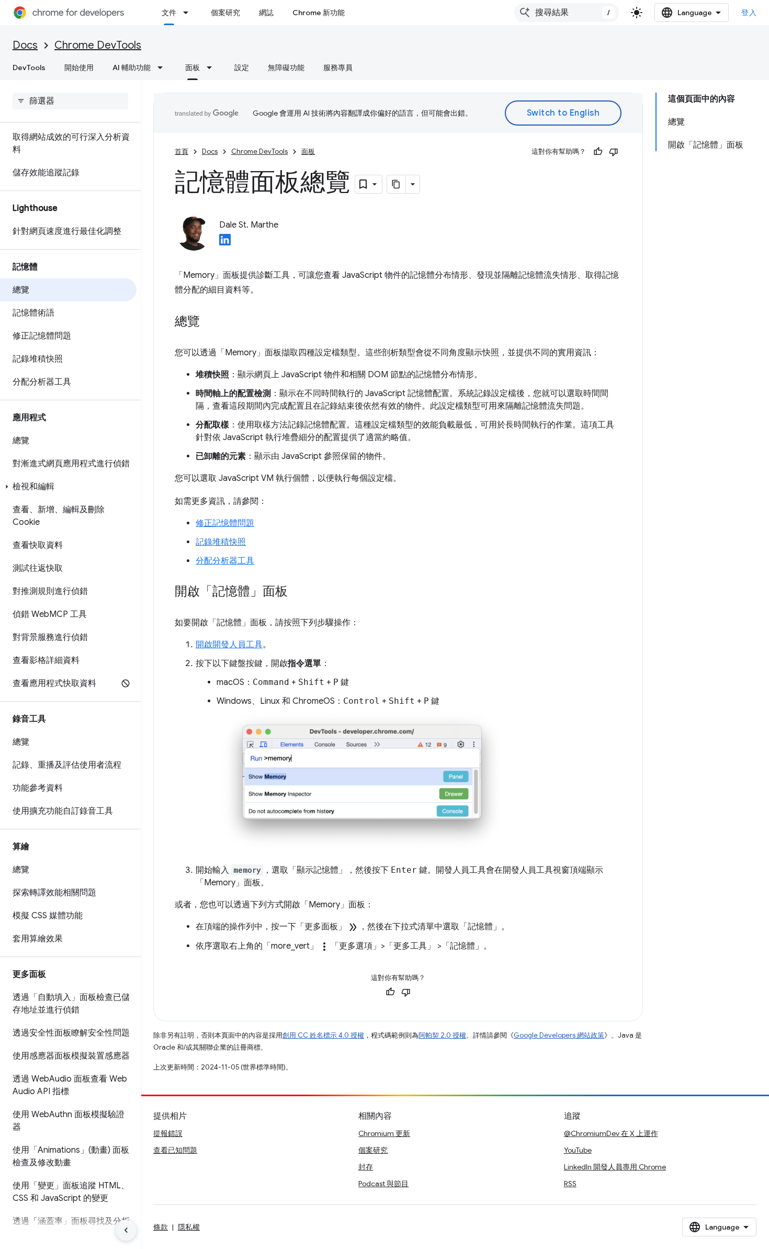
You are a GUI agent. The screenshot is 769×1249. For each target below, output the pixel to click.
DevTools (29, 67)
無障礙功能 (286, 67)
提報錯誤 (168, 1133)
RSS (570, 1183)
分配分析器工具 (225, 561)
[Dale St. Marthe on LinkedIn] (225, 243)
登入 (748, 12)
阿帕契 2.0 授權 (442, 1035)
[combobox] (566, 12)
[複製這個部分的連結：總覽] (210, 322)
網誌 (266, 12)
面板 (192, 67)
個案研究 (225, 12)
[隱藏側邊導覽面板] (126, 1230)
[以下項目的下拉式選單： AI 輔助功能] (163, 67)
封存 (365, 1167)
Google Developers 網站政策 (559, 1035)
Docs (25, 45)
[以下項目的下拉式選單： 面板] (212, 67)
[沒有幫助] (613, 152)
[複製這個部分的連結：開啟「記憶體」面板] (298, 592)
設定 (241, 67)
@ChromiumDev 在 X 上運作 (611, 1133)
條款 (160, 1227)
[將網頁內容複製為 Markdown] (396, 184)
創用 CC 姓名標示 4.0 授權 (323, 1035)
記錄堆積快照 (221, 542)
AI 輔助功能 (131, 67)
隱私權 (189, 1227)
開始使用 (79, 67)
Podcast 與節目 (383, 1183)
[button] (68, 486)
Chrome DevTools (97, 45)
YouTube (578, 1150)
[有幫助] (598, 152)
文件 (169, 12)
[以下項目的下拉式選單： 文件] (188, 12)
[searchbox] (70, 101)
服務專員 (338, 67)
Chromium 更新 (384, 1133)
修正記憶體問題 (225, 523)
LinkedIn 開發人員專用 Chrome (615, 1167)
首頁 (181, 151)
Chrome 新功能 (318, 12)
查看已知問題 (175, 1150)
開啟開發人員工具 (229, 644)
